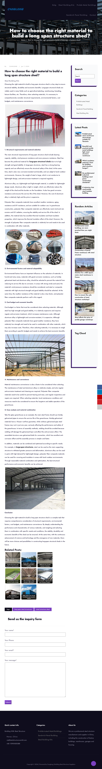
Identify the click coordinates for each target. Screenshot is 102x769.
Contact (93, 15)
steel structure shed (43, 609)
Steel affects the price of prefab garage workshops (84, 318)
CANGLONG (13, 66)
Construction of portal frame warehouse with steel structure (84, 252)
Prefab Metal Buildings (86, 5)
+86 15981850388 (13, 743)
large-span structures (24, 447)
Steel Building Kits (66, 5)
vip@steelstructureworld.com (17, 740)
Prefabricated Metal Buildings (50, 731)
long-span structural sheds (40, 161)
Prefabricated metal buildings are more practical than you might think (83, 229)
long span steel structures (23, 609)
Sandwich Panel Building (76, 15)
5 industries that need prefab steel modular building (88, 190)
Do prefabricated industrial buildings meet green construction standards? (88, 178)
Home (23, 40)
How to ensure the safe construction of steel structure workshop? (83, 297)
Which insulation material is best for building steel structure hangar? (88, 164)
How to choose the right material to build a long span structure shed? (54, 40)
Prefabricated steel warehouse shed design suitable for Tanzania (88, 137)
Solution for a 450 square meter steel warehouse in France (84, 275)
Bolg (54, 5)
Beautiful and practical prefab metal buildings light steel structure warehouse (87, 151)
